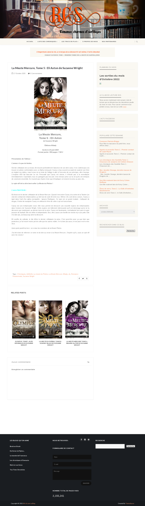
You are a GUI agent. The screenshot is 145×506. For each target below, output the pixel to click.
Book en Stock (15, 446)
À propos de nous (90, 41)
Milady (65, 274)
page (124, 107)
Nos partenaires (109, 41)
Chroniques (21, 274)
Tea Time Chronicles (17, 470)
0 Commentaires (36, 73)
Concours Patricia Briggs (109, 141)
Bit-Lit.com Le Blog (29, 503)
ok (69, 274)
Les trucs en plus (69, 41)
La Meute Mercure (55, 274)
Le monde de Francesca (18, 455)
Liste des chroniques (47, 41)
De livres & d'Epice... (17, 451)
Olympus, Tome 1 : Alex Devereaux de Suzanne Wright (24, 343)
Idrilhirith (30, 274)
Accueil (30, 41)
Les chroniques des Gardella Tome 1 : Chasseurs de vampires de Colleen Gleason (116, 161)
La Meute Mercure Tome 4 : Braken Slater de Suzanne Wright (77, 343)
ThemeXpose (129, 503)
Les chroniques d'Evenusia (19, 460)
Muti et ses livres (16, 465)
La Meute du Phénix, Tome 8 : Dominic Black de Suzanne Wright (50, 343)
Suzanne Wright (28, 276)
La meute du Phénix (41, 274)
